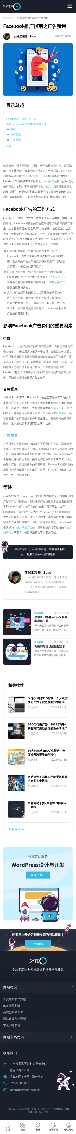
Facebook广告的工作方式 (21, 118)
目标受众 (15, 134)
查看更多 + (16, 829)
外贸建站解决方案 (14, 999)
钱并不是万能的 (25, 527)
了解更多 (52, 624)
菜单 (69, 5)
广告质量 (15, 139)
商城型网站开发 (13, 1012)
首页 (7, 1129)
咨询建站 (38, 943)
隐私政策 (43, 1112)
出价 (13, 129)
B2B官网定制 (11, 1006)
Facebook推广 (32, 176)
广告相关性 (54, 276)
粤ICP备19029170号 (41, 1109)
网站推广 (49, 181)
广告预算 (61, 413)
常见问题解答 (11, 1025)
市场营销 (8, 18)
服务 (23, 1129)
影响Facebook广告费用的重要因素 (26, 124)
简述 (9, 146)
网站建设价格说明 (14, 1019)
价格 (38, 1129)
